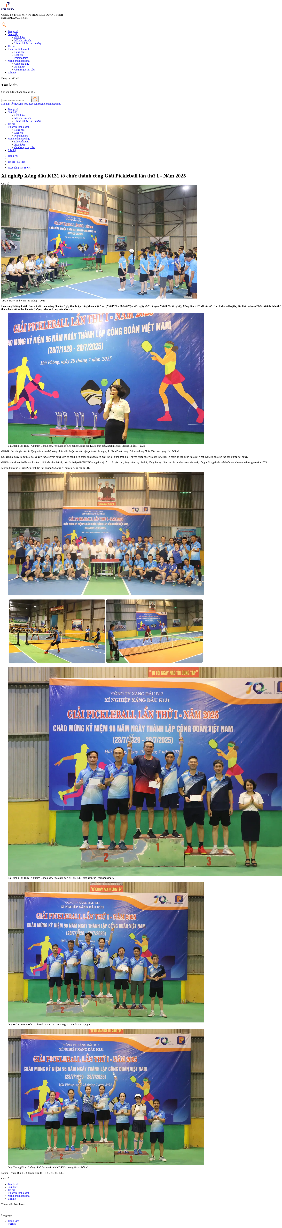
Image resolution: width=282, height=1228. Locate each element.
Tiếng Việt (13, 1221)
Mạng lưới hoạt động (19, 60)
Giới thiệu (13, 34)
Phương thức (21, 57)
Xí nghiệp (19, 66)
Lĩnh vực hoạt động (28, 103)
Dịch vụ (18, 55)
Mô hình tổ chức (22, 40)
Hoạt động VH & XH (19, 167)
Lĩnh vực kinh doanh (19, 49)
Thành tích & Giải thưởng (27, 43)
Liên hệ (12, 72)
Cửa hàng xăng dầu (24, 69)
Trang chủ (13, 31)
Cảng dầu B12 (21, 63)
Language (6, 1215)
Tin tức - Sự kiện (16, 161)
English (12, 1223)
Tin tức (11, 46)
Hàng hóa (19, 52)
